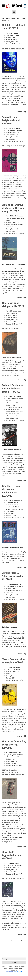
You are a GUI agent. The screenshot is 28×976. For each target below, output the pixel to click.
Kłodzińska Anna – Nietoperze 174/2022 (13, 304)
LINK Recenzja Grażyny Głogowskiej (13, 878)
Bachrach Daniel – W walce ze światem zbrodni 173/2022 (12, 388)
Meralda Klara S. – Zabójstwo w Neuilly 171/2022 (12, 576)
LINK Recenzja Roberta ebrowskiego (13, 145)
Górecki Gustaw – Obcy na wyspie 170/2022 (14, 660)
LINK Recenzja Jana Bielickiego (11, 328)
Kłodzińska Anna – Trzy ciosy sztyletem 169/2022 (14, 744)
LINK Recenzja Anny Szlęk (9, 770)
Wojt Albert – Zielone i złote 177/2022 (13, 26)
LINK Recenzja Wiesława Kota (11, 772)
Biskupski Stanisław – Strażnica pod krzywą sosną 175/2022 (13, 208)
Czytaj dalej (22, 111)
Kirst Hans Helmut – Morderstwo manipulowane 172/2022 (12, 490)
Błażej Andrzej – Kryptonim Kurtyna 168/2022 (11, 855)
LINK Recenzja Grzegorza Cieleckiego (13, 48)
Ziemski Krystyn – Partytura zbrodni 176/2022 (11, 120)
